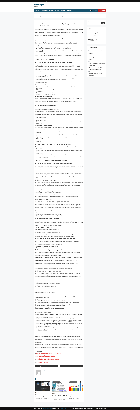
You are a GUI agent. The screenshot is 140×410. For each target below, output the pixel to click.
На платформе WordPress (47, 408)
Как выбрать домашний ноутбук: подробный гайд (46, 358)
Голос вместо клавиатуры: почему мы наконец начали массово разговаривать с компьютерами (97, 63)
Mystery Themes (63, 408)
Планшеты (57, 10)
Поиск (89, 21)
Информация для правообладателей (59, 1)
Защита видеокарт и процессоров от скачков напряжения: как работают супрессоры (96, 73)
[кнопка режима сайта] (91, 10)
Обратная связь (37, 1)
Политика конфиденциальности (46, 1)
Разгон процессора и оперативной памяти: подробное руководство (50, 361)
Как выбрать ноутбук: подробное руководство (45, 356)
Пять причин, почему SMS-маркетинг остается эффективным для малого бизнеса (96, 58)
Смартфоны (69, 10)
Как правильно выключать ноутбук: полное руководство (47, 359)
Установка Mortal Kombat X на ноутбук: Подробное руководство (49, 353)
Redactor (45, 25)
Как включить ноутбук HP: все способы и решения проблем (48, 355)
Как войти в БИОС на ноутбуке (42, 362)
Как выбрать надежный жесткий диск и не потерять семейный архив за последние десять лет (97, 52)
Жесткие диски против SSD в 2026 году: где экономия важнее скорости (96, 68)
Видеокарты (37, 10)
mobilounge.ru (39, 5)
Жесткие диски (44, 10)
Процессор (63, 10)
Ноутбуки (51, 10)
